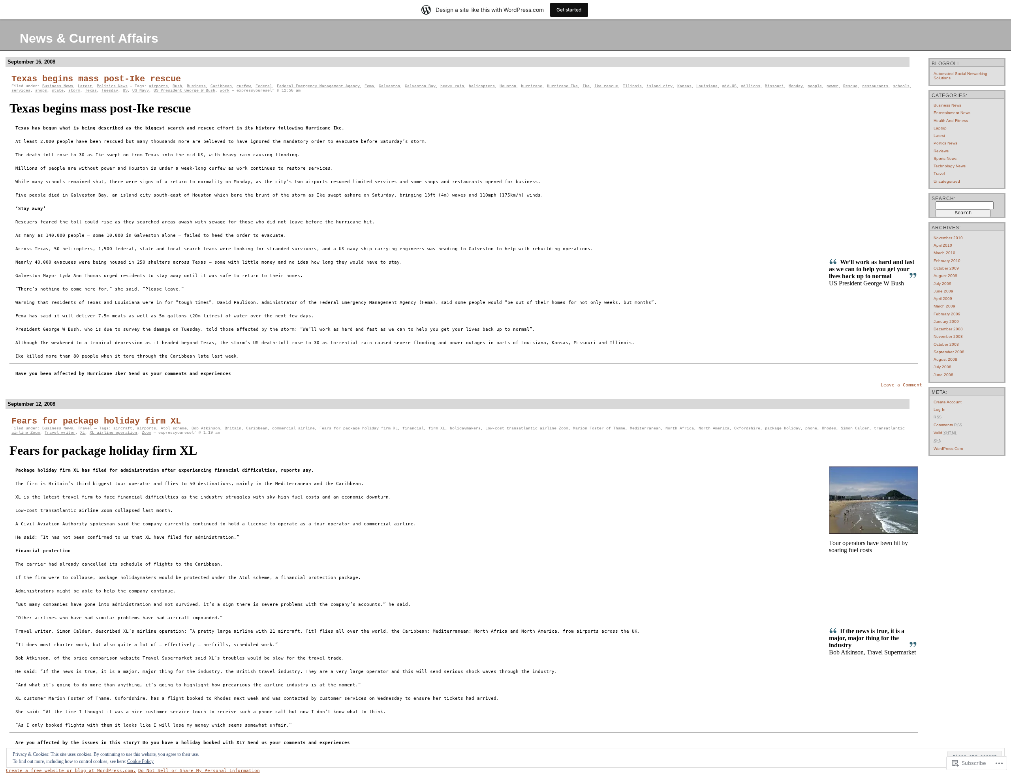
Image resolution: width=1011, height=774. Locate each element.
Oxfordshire (747, 428)
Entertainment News (952, 113)
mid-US (729, 86)
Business (196, 86)
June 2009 (943, 291)
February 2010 (947, 261)
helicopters (482, 86)
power (832, 86)
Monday (796, 86)
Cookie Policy (140, 761)
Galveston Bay (420, 86)
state (58, 90)
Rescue (850, 86)
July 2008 (942, 367)
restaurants (875, 86)
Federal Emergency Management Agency (318, 86)
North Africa (679, 428)
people (815, 86)
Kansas (684, 86)
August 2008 (945, 359)
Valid (945, 433)
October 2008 (946, 344)
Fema (369, 86)
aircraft (122, 428)
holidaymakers (465, 428)
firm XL (436, 428)
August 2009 (945, 276)
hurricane (531, 86)
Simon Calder (855, 428)
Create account (948, 402)
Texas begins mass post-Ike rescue (96, 79)
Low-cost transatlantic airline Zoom (526, 428)
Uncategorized (947, 181)
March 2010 (944, 253)
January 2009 (946, 321)
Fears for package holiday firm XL (96, 421)
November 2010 (948, 238)
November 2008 (948, 336)
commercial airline (293, 428)
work (224, 90)
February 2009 (947, 314)
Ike (586, 86)
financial (413, 428)
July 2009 (942, 283)
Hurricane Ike (562, 86)
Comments (948, 425)
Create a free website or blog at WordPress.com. (71, 770)
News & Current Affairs (89, 38)
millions (750, 86)
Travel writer (60, 433)
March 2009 (944, 306)
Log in (939, 409)
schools (901, 86)
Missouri (774, 86)
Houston (508, 86)
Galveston (389, 86)
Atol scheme (174, 428)
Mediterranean (645, 428)
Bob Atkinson (206, 428)
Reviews (941, 151)
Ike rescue (606, 86)
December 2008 (948, 329)
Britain (233, 428)
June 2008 (943, 375)
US (125, 90)
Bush (177, 86)
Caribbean (221, 86)
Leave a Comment (901, 385)
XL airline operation (113, 433)
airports (158, 86)
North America (714, 428)
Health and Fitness (951, 120)
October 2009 (946, 268)
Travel (85, 428)
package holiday (783, 428)
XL (82, 433)
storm (74, 90)
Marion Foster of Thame (599, 428)
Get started (569, 10)
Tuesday (109, 90)
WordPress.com (948, 448)
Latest (85, 86)
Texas (91, 90)
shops (41, 90)
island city (659, 86)
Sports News (945, 158)
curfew (244, 86)
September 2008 (949, 352)
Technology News (950, 166)
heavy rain (452, 86)
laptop (940, 128)
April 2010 (943, 245)
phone (811, 428)
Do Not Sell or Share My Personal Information (199, 770)
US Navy (140, 90)
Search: (944, 198)
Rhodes (829, 428)
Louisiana (707, 86)
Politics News (112, 86)
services (20, 90)
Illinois (632, 86)
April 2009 (943, 298)
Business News (57, 86)
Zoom (146, 433)
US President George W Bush (184, 90)
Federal (264, 86)
